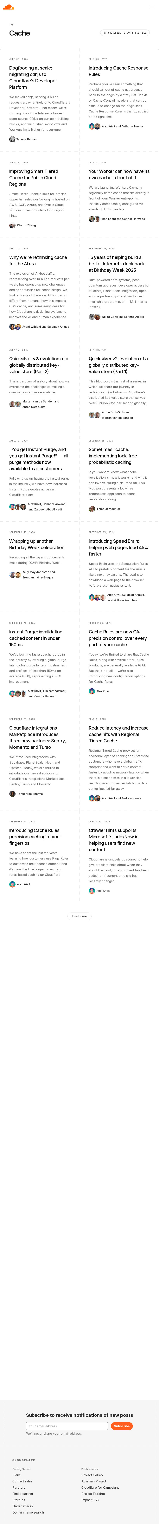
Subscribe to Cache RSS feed (127, 32)
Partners (18, 1487)
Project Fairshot (93, 1494)
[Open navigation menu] (152, 7)
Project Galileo (92, 1475)
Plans (16, 1475)
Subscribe (122, 1426)
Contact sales (22, 1481)
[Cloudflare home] (8, 7)
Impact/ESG (90, 1500)
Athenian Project (93, 1481)
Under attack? (22, 1506)
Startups (18, 1500)
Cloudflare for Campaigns (100, 1487)
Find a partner (22, 1494)
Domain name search (28, 1512)
